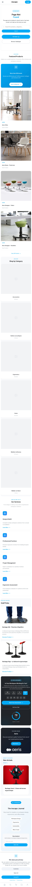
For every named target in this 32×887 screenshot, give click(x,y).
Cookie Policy (12, 880)
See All (4, 762)
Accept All (16, 877)
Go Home (15, 36)
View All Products (15, 253)
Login (27, 2)
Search (16, 31)
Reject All (16, 873)
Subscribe (16, 844)
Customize (16, 868)
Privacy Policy (19, 880)
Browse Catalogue (16, 41)
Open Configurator (15, 84)
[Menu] (2, 2)
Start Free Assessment (15, 702)
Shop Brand (15, 743)
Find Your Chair (16, 707)
